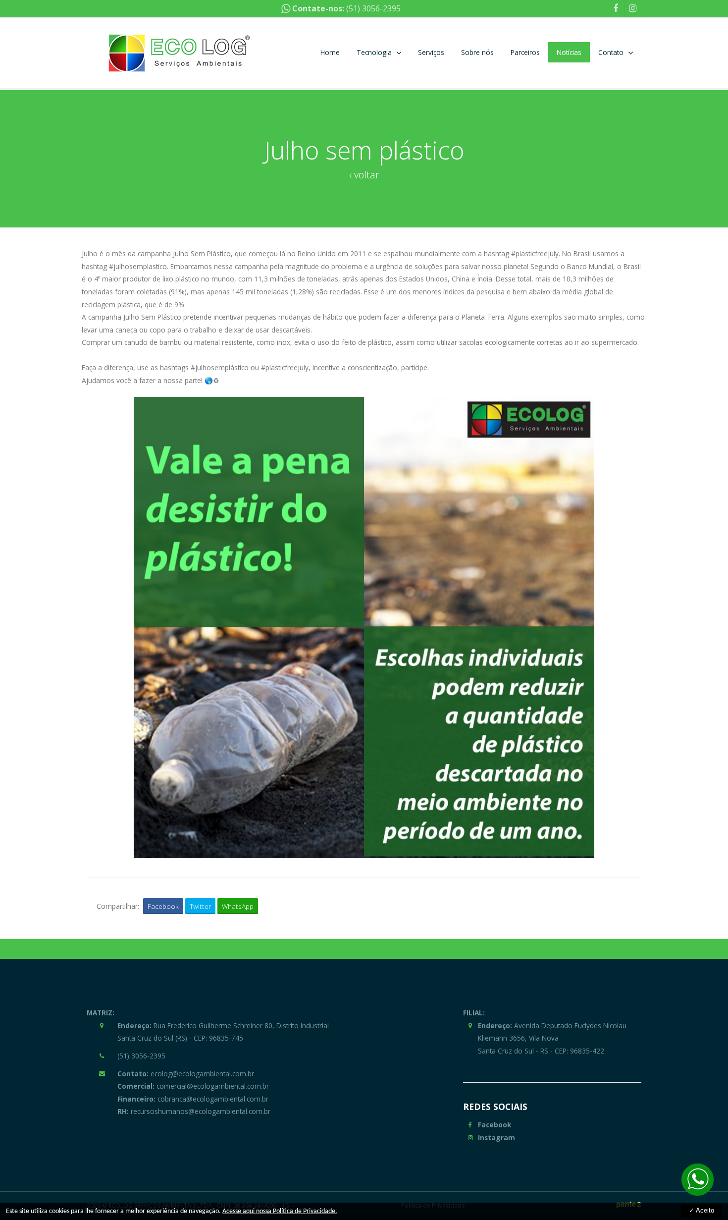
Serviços (431, 52)
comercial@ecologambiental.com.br (193, 1086)
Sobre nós (477, 52)
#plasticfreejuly (535, 253)
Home (330, 52)
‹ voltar (364, 174)
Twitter (200, 906)
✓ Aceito (701, 1210)
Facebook (163, 906)
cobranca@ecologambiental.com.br (192, 1099)
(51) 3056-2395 (373, 8)
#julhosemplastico (138, 266)
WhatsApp (238, 906)
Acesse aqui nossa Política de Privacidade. (279, 1211)
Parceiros (525, 52)
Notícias (569, 52)
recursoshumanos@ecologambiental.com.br (193, 1111)
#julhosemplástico (220, 367)
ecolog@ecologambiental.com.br (185, 1073)
